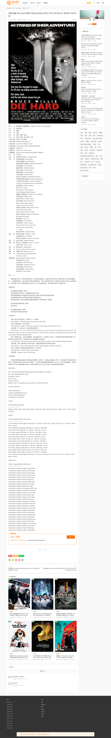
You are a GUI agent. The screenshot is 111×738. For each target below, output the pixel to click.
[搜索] (94, 3)
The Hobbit (92, 150)
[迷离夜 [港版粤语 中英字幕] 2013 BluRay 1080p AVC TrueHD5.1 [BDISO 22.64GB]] (66, 594)
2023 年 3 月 (10, 711)
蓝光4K (39, 3)
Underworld (87, 161)
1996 (82, 132)
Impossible (91, 153)
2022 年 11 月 (10, 716)
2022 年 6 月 (9, 728)
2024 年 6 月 (9, 704)
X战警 (91, 147)
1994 (90, 132)
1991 (94, 135)
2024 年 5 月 (9, 707)
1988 (17, 130)
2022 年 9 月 (9, 721)
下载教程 (45, 3)
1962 (101, 158)
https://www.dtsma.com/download (36, 540)
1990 (94, 144)
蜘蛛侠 (87, 141)
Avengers (87, 158)
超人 (97, 156)
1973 (99, 147)
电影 (20, 19)
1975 (94, 167)
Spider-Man (93, 141)
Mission (100, 141)
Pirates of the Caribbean (86, 144)
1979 (82, 161)
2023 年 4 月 (10, 709)
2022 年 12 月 (10, 714)
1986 (90, 135)
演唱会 (42, 709)
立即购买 (71, 537)
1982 (86, 135)
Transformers (88, 138)
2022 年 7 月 (9, 725)
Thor (101, 156)
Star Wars (95, 132)
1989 (82, 150)
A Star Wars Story (92, 164)
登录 (44, 671)
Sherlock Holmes (84, 170)
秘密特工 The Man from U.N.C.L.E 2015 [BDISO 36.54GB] (65, 656)
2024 (82, 153)
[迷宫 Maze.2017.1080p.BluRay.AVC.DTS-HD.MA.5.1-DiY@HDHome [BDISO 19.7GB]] (42, 594)
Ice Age (86, 147)
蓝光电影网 (13, 3)
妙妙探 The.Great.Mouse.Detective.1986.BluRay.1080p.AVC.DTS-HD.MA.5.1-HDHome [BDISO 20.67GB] (19, 656)
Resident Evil (100, 135)
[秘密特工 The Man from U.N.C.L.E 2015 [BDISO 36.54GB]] (66, 636)
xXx (93, 161)
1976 (99, 144)
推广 (76, 19)
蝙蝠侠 (100, 132)
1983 (82, 158)
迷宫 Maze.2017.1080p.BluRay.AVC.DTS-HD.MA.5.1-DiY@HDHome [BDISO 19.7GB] (42, 614)
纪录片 (42, 716)
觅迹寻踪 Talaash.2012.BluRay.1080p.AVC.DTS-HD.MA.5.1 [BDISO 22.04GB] (91, 89)
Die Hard (19, 128)
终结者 (99, 164)
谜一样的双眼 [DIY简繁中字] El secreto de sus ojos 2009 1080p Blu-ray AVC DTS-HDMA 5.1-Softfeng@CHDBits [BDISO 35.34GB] (42, 656)
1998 (86, 132)
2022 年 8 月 (9, 723)
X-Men (86, 150)
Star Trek (97, 161)
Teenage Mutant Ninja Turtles (87, 156)
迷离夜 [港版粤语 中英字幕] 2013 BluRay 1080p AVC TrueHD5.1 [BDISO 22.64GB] (65, 614)
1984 (82, 135)
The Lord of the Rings (97, 138)
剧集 (42, 707)
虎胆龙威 (18, 126)
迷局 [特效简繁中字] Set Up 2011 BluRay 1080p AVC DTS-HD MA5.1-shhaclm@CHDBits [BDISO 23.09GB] (19, 614)
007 (95, 147)
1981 (82, 138)
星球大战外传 (83, 164)
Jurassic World (84, 167)
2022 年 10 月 (10, 718)
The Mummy (99, 150)
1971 (86, 153)
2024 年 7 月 (9, 702)
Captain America (94, 158)
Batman (82, 141)
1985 (82, 147)
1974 (90, 167)
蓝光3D (32, 3)
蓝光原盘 (24, 3)
